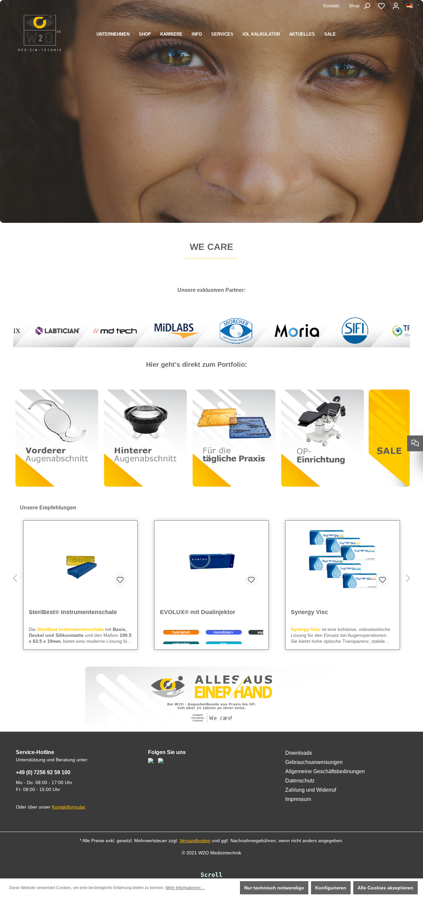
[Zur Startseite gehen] (40, 33)
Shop (354, 5)
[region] (211, 578)
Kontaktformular (68, 807)
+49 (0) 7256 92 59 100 (43, 772)
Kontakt (331, 5)
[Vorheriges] (15, 578)
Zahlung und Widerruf (310, 790)
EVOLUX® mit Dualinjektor (66, 612)
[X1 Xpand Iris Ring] (342, 559)
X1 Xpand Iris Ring (317, 612)
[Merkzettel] (381, 6)
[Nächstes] (408, 578)
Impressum (298, 799)
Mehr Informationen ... (185, 887)
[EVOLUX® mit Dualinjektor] (80, 559)
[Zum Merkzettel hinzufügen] (120, 580)
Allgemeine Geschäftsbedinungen (325, 771)
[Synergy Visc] (211, 559)
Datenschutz (300, 780)
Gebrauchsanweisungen (314, 762)
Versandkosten (195, 840)
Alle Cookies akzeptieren (385, 887)
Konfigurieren (330, 887)
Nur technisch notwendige (274, 887)
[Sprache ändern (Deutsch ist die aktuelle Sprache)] (413, 5)
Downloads (298, 753)
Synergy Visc (178, 612)
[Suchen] (367, 6)
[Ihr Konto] (396, 6)
